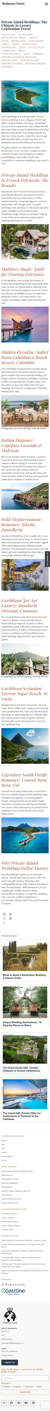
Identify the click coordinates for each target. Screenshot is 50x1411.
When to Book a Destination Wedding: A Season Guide (24, 976)
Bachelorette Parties (13, 37)
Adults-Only (8, 34)
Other (39, 1387)
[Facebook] (11, 1403)
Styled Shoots (36, 47)
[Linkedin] (33, 1403)
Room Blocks (8, 47)
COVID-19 (33, 37)
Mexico (16, 44)
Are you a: (6, 1383)
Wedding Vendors (35, 63)
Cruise (5, 41)
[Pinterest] (18, 1403)
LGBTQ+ (5, 44)
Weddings (7, 66)
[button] (46, 3)
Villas (27, 53)
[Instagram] (4, 1403)
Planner (7, 1387)
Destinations (18, 41)
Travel (21, 50)
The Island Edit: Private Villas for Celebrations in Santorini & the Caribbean (22, 1116)
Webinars (38, 53)
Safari (22, 47)
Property (17, 1387)
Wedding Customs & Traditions (19, 57)
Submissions (8, 50)
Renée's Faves (29, 44)
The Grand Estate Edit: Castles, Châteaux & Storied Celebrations (21, 1069)
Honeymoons (36, 41)
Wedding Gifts (9, 60)
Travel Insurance (11, 53)
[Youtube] (26, 1403)
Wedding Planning (12, 63)
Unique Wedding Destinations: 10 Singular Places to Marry (22, 1024)
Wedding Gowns (29, 60)
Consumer (29, 1387)
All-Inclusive (25, 34)
